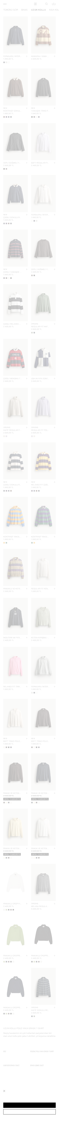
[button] (29, 1105)
